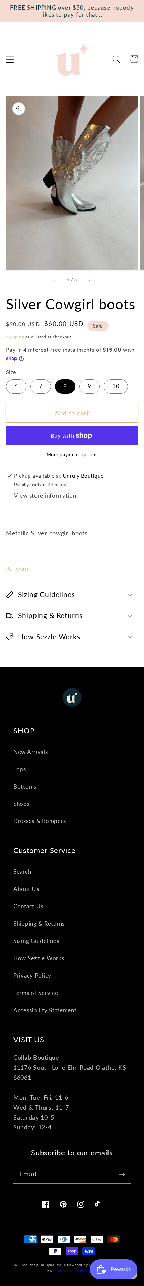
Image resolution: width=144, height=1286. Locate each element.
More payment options (72, 454)
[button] (10, 59)
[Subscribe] (122, 1174)
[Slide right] (89, 280)
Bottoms (25, 786)
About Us (26, 888)
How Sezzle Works (38, 958)
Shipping (15, 336)
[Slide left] (55, 280)
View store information (45, 495)
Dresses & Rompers (39, 820)
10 (116, 386)
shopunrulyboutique (48, 1265)
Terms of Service (35, 992)
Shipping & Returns (39, 923)
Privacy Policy (32, 975)
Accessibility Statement (45, 1010)
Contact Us (28, 906)
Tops (19, 769)
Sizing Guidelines (36, 940)
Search (22, 871)
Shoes (21, 803)
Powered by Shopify (84, 1265)
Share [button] (22, 568)
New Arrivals (30, 751)
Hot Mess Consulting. (75, 1270)
